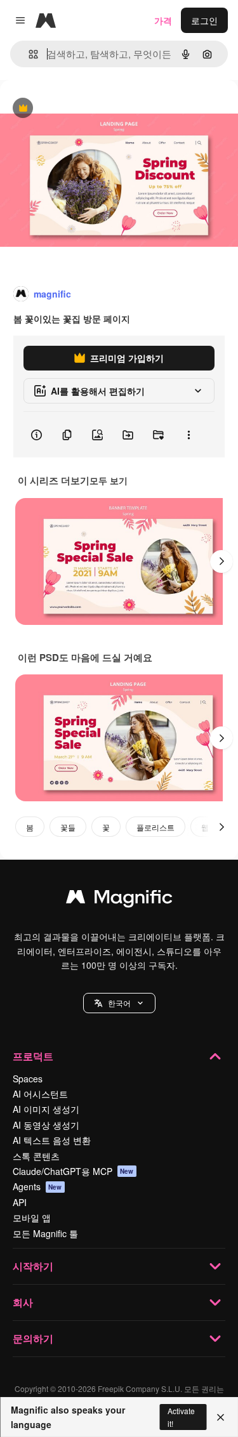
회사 (23, 1302)
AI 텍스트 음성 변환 (52, 1140)
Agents (37, 1186)
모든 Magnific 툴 (45, 1233)
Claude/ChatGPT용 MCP (73, 1171)
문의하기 (33, 1338)
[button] (119, 1003)
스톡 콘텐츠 (36, 1156)
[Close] (220, 1417)
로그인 (204, 20)
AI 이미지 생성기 (46, 1109)
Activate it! (181, 1416)
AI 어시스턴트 (40, 1093)
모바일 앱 (32, 1217)
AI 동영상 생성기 (46, 1125)
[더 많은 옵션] (188, 434)
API (20, 1202)
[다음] (221, 561)
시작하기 (33, 1266)
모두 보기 (108, 480)
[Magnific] (119, 899)
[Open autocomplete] (28, 54)
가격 (163, 20)
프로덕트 (33, 1056)
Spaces (28, 1078)
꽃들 (68, 827)
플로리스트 (155, 827)
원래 (73, 108)
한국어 (119, 1002)
